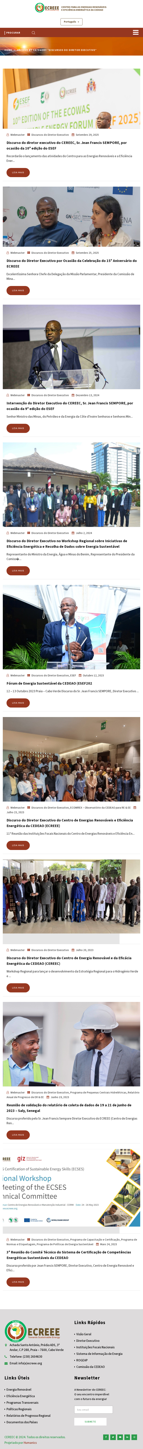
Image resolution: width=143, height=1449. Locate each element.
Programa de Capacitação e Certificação (95, 1240)
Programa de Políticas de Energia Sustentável (65, 1244)
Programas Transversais (22, 1403)
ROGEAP (82, 1360)
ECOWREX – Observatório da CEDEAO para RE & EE (100, 808)
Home (8, 50)
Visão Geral (83, 1334)
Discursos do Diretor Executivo (50, 135)
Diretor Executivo (87, 1341)
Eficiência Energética (21, 1396)
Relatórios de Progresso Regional (28, 1416)
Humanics (30, 1443)
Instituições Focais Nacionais (95, 1347)
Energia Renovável (19, 1389)
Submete (90, 1421)
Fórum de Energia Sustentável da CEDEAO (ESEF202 (49, 683)
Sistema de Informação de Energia (99, 1354)
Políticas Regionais (19, 1409)
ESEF (73, 675)
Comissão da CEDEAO (90, 1367)
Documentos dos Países (22, 1422)
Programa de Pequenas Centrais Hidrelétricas (98, 1092)
